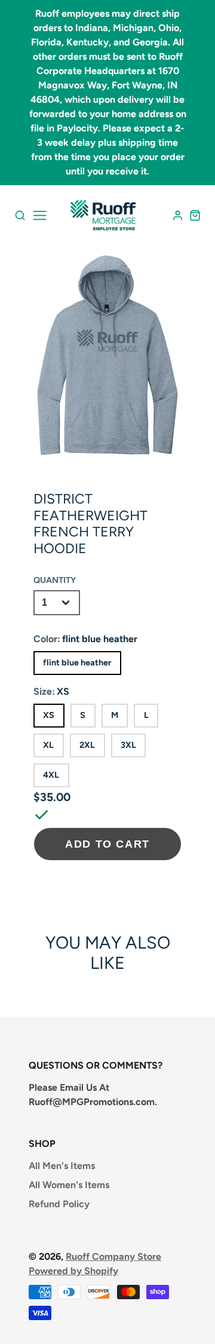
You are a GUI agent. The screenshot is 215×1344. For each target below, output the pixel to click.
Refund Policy (59, 1204)
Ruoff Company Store (113, 1256)
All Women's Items (69, 1184)
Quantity (54, 580)
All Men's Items (62, 1165)
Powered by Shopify (73, 1271)
